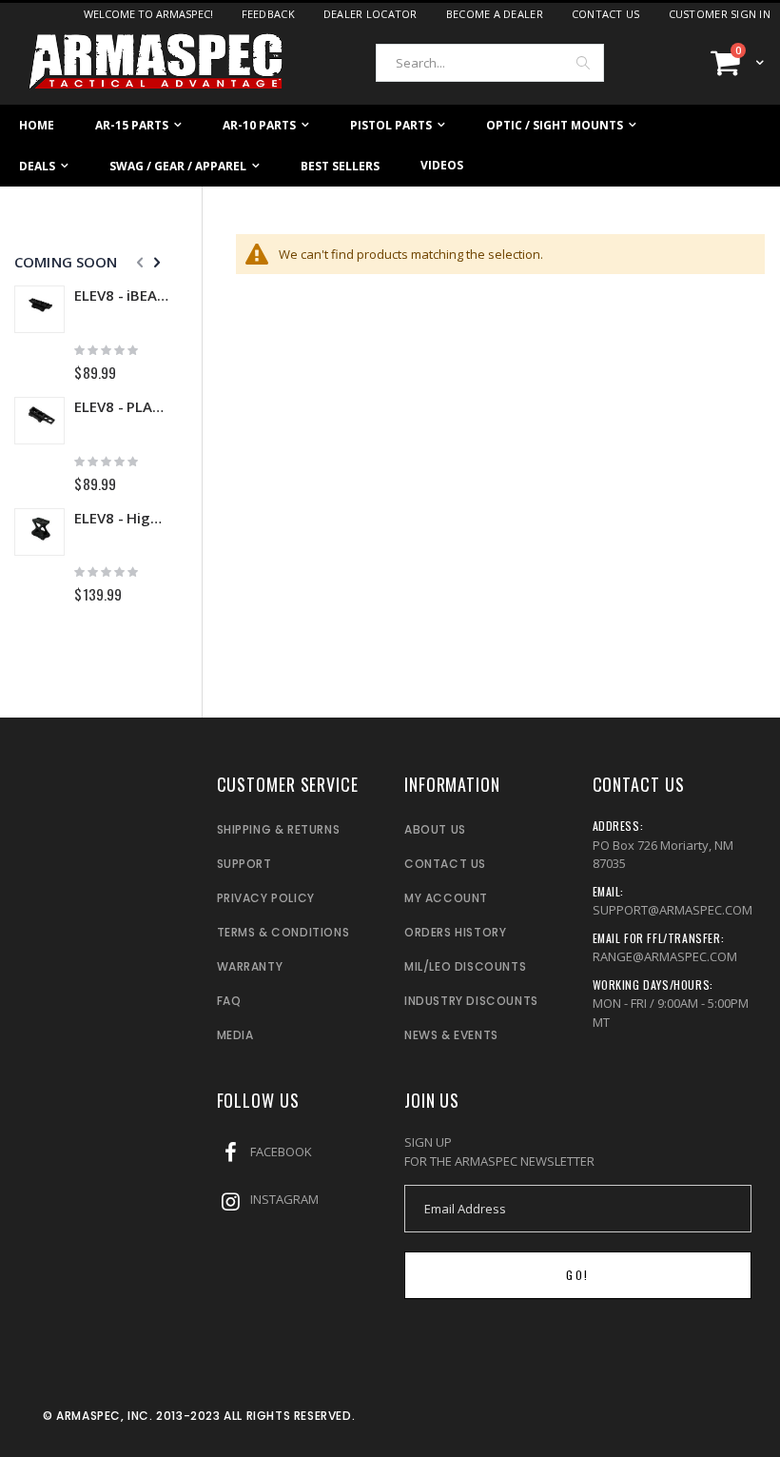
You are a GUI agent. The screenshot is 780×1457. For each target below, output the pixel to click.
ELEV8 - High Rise (121, 517)
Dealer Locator (370, 14)
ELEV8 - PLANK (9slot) (121, 406)
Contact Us (606, 14)
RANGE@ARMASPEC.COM (665, 956)
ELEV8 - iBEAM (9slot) (121, 295)
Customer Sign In (719, 14)
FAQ (229, 1001)
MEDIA (235, 1035)
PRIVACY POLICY (266, 898)
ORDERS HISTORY (455, 932)
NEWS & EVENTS (451, 1035)
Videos (441, 165)
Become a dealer (494, 14)
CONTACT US (445, 864)
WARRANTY (250, 966)
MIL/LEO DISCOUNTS (465, 966)
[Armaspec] (157, 62)
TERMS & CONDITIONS (283, 932)
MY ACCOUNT (446, 898)
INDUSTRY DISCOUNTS (471, 1001)
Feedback (268, 14)
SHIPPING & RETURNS (279, 829)
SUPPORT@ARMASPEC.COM (672, 909)
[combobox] (490, 63)
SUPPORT (244, 864)
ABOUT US (435, 829)
